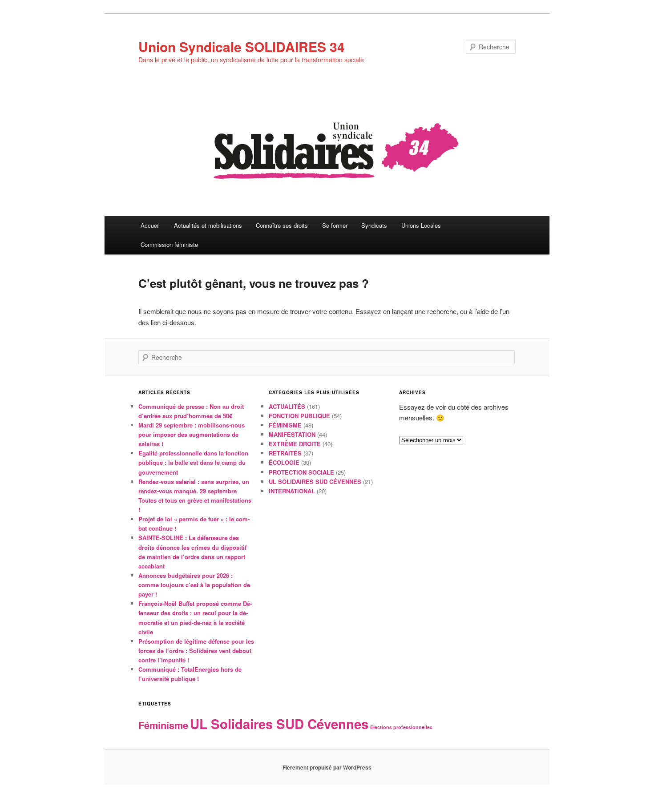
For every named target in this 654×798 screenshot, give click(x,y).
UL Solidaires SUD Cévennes (279, 723)
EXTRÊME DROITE (295, 443)
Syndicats (374, 225)
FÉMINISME (285, 425)
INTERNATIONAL (292, 491)
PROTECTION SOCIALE (301, 472)
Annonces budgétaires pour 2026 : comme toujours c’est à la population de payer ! (194, 584)
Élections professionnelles (401, 727)
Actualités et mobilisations (208, 225)
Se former (334, 225)
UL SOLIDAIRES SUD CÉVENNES (315, 481)
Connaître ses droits (282, 225)
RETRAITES (285, 453)
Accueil (150, 225)
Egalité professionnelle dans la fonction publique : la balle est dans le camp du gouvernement (193, 462)
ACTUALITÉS (287, 406)
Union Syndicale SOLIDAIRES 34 (241, 46)
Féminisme (163, 725)
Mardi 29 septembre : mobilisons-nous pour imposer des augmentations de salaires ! (191, 434)
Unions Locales (421, 225)
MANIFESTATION (292, 434)
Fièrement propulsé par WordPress (327, 767)
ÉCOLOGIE (284, 462)
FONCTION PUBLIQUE (299, 415)
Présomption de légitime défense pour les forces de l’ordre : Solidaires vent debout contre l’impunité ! (196, 650)
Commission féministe (169, 244)
